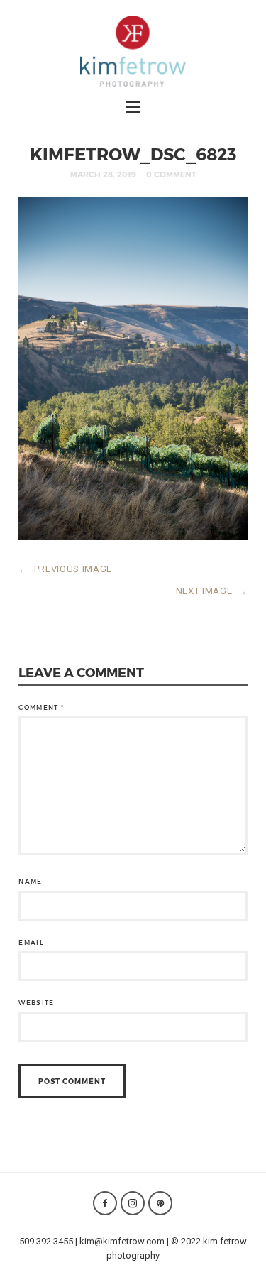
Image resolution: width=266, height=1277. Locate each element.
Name (30, 881)
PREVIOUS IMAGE (65, 569)
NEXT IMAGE (212, 591)
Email (31, 942)
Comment (41, 707)
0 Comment (171, 174)
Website (36, 1003)
